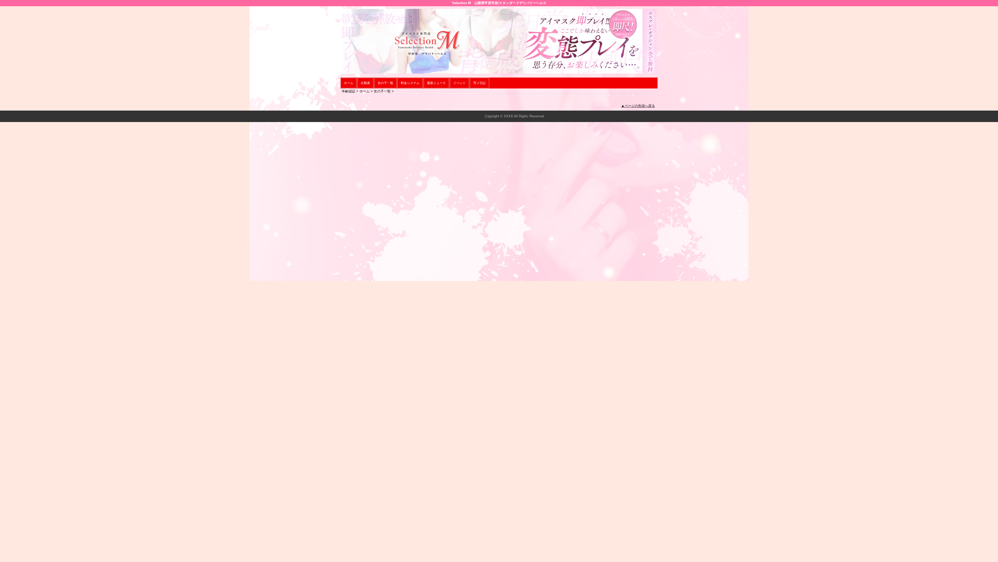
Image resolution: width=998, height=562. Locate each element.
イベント (459, 83)
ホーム (348, 83)
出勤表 (365, 83)
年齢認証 (348, 91)
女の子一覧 (385, 83)
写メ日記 (479, 83)
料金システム (410, 83)
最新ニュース (436, 83)
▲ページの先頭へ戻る (638, 106)
